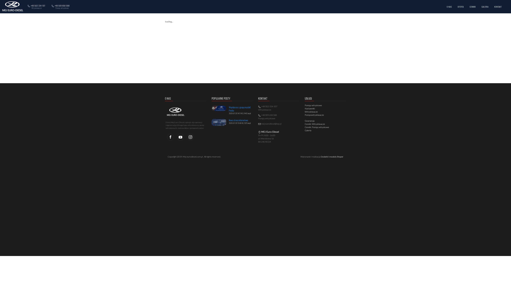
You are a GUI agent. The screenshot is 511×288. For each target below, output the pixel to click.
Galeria (308, 130)
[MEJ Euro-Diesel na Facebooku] (170, 136)
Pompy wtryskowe (313, 105)
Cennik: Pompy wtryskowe (317, 127)
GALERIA (485, 6)
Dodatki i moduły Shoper (332, 156)
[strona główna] (13, 6)
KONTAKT (498, 6)
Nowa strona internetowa (238, 120)
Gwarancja (309, 120)
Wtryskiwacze (311, 111)
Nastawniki (310, 108)
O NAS (449, 6)
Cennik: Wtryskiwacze (315, 124)
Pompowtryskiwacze (314, 115)
